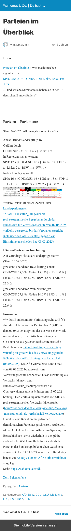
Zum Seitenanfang (14, 477)
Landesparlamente (14, 208)
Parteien (24, 486)
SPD (6, 79)
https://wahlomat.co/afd (25, 468)
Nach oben (61, 513)
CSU (46, 494)
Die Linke (56, 494)
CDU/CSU (18, 79)
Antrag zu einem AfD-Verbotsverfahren (41, 457)
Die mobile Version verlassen (35, 525)
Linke (46, 79)
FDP (38, 79)
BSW (55, 79)
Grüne (30, 79)
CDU (38, 494)
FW (62, 79)
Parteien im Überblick (16, 67)
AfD (6, 84)
